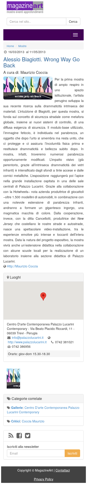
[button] (43, 296)
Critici (15, 421)
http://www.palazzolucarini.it (28, 342)
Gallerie (17, 407)
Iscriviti (72, 453)
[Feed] (10, 436)
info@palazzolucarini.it (28, 337)
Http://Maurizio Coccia (22, 266)
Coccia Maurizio (33, 421)
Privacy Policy (43, 479)
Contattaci (63, 470)
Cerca (73, 21)
